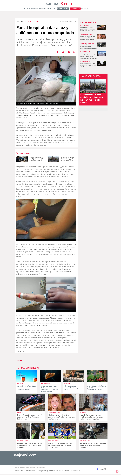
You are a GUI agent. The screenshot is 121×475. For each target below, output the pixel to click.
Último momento (32, 8)
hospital (44, 361)
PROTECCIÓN (20, 383)
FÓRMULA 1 (20, 412)
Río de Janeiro (35, 361)
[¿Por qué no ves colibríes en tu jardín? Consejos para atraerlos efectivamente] (97, 381)
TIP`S (88, 383)
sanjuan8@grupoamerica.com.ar (26, 471)
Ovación (48, 8)
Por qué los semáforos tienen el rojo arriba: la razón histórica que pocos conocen (26, 387)
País (54, 8)
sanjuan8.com (18, 470)
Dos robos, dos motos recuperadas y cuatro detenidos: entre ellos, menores (88, 46)
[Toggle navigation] (24, 8)
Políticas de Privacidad (30, 467)
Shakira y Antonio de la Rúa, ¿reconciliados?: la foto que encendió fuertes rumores (87, 38)
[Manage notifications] (117, 471)
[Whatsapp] (74, 51)
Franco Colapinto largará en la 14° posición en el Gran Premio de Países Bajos (29, 417)
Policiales (42, 8)
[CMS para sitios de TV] (95, 469)
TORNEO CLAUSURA (22, 441)
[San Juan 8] (25, 457)
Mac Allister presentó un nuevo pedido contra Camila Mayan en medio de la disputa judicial (91, 417)
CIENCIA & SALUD (45, 383)
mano (26, 361)
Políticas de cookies (40, 467)
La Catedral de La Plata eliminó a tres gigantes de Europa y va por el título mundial (67, 159)
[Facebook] (57, 51)
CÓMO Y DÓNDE (84, 25)
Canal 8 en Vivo (76, 8)
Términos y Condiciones (20, 467)
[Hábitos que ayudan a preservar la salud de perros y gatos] (73, 381)
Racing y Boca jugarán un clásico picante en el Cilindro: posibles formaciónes (60, 445)
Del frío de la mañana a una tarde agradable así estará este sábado (88, 65)
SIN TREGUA (83, 412)
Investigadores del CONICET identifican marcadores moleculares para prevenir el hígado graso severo (49, 388)
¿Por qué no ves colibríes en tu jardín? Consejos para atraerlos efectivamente (96, 387)
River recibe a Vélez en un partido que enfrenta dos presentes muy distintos (29, 445)
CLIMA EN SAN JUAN (85, 61)
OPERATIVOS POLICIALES (87, 43)
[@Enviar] (68, 51)
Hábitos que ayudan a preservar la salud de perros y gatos (73, 387)
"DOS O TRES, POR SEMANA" (85, 52)
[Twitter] (63, 51)
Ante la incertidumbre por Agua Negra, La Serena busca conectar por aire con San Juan (88, 56)
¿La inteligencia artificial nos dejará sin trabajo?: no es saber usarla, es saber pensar (36, 159)
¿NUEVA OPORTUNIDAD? (86, 34)
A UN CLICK (67, 383)
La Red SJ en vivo (63, 8)
